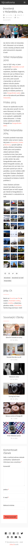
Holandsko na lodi (18, 67)
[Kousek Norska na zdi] (14, 349)
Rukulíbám (18, 305)
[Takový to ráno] (14, 369)
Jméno (6, 489)
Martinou (8, 145)
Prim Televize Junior (14, 436)
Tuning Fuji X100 (14, 396)
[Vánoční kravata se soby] (14, 330)
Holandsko (7, 98)
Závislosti (9, 17)
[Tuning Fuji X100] (14, 389)
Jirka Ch (19, 15)
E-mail (6, 497)
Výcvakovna (8, 2)
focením (12, 298)
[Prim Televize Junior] (14, 428)
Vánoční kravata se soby (14, 337)
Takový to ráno (14, 377)
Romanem (14, 142)
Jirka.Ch (12, 544)
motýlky (10, 303)
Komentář (6, 466)
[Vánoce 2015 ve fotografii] (14, 408)
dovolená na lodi (17, 278)
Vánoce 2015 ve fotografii (14, 416)
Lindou (20, 142)
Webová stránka (8, 505)
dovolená (7, 278)
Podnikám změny (14, 301)
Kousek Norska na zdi (14, 357)
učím (18, 298)
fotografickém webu (14, 93)
